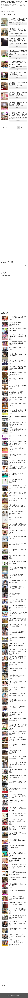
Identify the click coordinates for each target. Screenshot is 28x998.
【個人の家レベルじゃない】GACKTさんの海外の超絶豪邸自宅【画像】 (17, 739)
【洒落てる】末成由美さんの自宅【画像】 (18, 83)
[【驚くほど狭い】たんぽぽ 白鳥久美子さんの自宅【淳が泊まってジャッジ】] (4, 53)
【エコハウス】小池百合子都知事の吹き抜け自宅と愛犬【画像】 (17, 462)
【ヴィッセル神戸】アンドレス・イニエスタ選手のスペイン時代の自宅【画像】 (17, 942)
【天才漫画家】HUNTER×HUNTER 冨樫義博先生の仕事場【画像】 (17, 873)
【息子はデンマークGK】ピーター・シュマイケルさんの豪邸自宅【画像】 (17, 809)
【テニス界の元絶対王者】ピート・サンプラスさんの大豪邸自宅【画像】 (17, 796)
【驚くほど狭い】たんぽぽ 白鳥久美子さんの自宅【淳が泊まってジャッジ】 (18, 51)
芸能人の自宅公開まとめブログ (11, 2)
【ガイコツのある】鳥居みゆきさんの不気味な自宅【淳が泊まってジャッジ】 (18, 40)
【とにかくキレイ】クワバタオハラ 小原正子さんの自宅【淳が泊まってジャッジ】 (18, 63)
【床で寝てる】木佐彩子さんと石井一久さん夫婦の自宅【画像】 (17, 525)
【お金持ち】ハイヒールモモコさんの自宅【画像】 (18, 103)
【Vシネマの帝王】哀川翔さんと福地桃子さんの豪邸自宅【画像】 (18, 936)
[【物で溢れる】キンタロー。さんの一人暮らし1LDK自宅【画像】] (4, 32)
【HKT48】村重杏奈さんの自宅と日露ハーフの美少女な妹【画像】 (17, 620)
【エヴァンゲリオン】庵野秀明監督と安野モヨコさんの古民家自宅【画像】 (17, 828)
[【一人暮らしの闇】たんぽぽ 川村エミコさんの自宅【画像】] (4, 22)
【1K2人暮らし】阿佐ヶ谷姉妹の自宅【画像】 (17, 73)
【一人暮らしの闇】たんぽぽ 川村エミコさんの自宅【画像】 (18, 19)
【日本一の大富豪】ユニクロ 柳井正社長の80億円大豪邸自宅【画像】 (17, 424)
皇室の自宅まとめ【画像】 (16, 379)
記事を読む (18, 24)
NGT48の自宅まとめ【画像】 (17, 801)
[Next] (24, 127)
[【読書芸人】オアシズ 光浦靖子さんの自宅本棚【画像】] (4, 96)
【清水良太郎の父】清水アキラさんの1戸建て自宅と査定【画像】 (17, 506)
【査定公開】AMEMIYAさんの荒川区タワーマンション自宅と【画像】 (18, 726)
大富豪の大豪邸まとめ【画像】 (17, 347)
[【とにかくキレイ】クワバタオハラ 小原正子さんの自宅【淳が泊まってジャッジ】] (4, 64)
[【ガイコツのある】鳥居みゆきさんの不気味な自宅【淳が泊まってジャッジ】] (4, 42)
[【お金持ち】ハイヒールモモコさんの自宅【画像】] (4, 106)
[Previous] (3, 127)
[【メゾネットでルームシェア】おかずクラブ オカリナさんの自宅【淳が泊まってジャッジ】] (4, 116)
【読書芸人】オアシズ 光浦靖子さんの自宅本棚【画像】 (18, 93)
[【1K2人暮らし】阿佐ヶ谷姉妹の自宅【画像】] (4, 76)
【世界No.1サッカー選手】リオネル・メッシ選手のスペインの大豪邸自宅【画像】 (17, 443)
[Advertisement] (14, 197)
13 (21, 127)
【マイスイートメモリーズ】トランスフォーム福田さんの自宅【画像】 (17, 853)
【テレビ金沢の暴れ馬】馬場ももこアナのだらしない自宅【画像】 (17, 607)
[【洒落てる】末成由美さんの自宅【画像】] (4, 86)
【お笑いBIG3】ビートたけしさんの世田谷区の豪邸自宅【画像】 (17, 923)
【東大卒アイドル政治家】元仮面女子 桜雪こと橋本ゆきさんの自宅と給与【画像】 (17, 651)
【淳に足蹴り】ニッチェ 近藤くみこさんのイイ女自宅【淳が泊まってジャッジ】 (17, 494)
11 (15, 127)
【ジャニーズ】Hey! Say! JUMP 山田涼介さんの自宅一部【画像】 (17, 764)
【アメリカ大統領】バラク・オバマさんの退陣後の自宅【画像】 (17, 487)
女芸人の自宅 (20, 22)
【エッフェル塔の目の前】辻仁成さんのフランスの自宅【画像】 (17, 910)
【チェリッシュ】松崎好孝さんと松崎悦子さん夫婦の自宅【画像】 (17, 336)
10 (12, 127)
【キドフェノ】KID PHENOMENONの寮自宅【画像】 (17, 841)
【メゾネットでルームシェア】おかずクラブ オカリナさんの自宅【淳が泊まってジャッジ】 (18, 114)
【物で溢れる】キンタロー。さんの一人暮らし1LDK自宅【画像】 (18, 30)
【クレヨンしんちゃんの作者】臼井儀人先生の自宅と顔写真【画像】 (17, 576)
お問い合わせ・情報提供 (15, 517)
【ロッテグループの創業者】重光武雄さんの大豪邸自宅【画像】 (17, 821)
